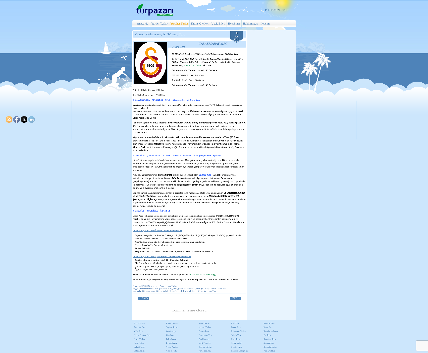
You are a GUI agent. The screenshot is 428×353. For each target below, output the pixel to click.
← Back (143, 298)
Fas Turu (267, 335)
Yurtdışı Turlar (179, 23)
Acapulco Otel (139, 327)
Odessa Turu (204, 331)
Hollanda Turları (270, 347)
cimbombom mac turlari (148, 288)
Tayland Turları (172, 327)
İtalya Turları (171, 339)
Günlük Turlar (236, 347)
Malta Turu (138, 331)
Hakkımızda (250, 23)
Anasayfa (142, 23)
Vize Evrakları (269, 351)
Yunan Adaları (172, 347)
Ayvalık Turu (268, 343)
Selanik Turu (236, 335)
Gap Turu (170, 335)
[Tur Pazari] (154, 15)
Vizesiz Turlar (171, 351)
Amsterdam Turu (205, 335)
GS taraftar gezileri (176, 291)
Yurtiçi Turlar (159, 23)
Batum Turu (236, 327)
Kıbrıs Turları (204, 323)
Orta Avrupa (171, 331)
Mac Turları (172, 286)
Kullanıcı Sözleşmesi (239, 351)
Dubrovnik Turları (238, 331)
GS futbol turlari (148, 291)
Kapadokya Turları (270, 331)
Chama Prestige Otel (142, 335)
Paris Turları (139, 343)
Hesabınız (234, 23)
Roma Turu (268, 327)
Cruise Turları (139, 339)
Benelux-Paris (269, 323)
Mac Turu (212, 291)
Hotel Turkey (236, 339)
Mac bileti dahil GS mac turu (196, 291)
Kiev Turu (235, 323)
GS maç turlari (162, 291)
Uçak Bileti (218, 23)
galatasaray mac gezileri (168, 288)
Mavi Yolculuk (204, 343)
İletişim (265, 23)
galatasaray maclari (208, 288)
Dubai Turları (139, 351)
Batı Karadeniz (204, 339)
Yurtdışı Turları (205, 327)
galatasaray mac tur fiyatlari (189, 288)
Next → (235, 298)
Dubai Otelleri (139, 347)
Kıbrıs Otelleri (199, 23)
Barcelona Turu (269, 339)
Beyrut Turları (171, 343)
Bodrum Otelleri (205, 347)
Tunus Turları (139, 323)
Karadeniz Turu (205, 351)
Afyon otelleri (236, 343)
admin (155, 286)
